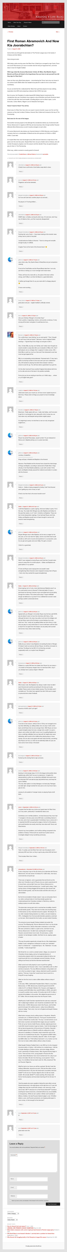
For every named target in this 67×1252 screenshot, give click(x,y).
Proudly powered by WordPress (33, 1246)
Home (9, 22)
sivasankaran (21, 869)
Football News (22, 154)
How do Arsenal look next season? (16, 1226)
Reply (21, 171)
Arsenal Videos (27, 22)
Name (12, 1179)
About (18, 26)
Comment (14, 1155)
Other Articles (11, 26)
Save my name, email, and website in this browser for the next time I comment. (30, 1200)
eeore (19, 807)
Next (58, 32)
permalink (45, 154)
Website (13, 1196)
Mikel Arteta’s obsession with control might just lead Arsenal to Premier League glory (30, 1230)
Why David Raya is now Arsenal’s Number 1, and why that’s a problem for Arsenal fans (30, 1233)
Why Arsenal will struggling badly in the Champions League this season (26, 1237)
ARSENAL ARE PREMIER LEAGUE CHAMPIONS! (20, 1228)
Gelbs (19, 506)
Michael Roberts (32, 154)
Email (12, 1187)
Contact (25, 26)
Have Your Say (17, 22)
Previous (10, 32)
